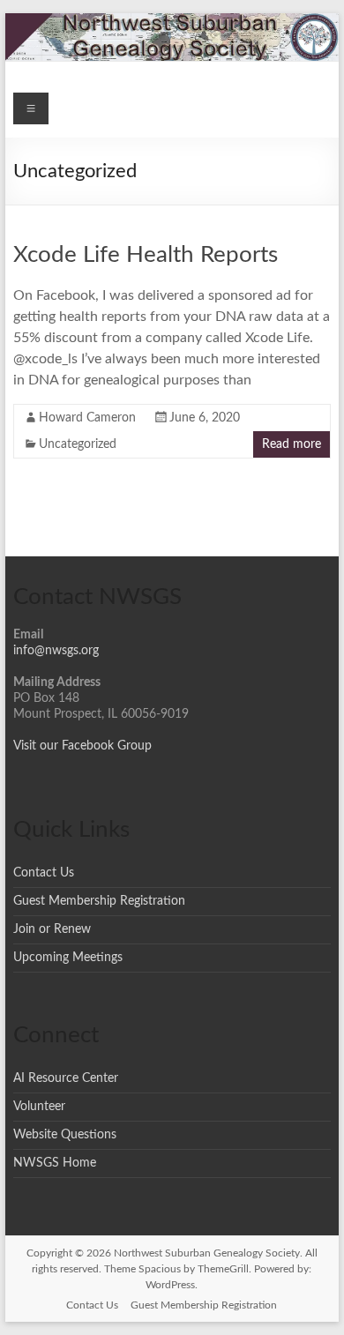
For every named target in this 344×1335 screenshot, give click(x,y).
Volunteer (39, 1106)
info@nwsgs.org (56, 651)
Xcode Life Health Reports (145, 254)
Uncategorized (77, 444)
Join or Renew (52, 929)
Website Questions (64, 1135)
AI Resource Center (65, 1078)
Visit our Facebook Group (82, 746)
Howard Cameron (87, 418)
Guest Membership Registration (99, 901)
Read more (291, 444)
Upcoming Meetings (68, 957)
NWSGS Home (54, 1163)
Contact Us (43, 873)
